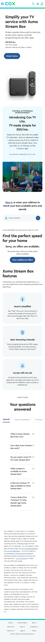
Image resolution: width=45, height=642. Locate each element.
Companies (33, 626)
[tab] (6, 420)
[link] (2, 4)
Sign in (9, 202)
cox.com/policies (21, 558)
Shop (10, 622)
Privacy (34, 630)
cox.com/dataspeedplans (29, 548)
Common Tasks (21, 622)
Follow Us (10, 630)
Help (33, 622)
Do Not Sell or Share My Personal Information (22, 637)
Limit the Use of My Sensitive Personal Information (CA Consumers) (22, 635)
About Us (10, 626)
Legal (21, 630)
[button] (33, 3)
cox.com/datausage (13, 551)
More (21, 626)
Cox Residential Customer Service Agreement (18, 553)
